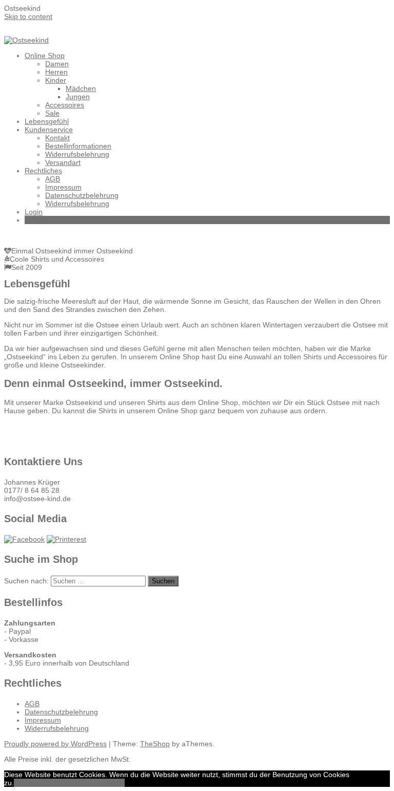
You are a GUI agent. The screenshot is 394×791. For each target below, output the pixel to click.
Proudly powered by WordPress (55, 744)
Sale (52, 113)
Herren (56, 72)
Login (34, 212)
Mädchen (81, 88)
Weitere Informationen (88, 783)
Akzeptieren (33, 783)
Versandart (63, 162)
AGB (52, 179)
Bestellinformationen (78, 146)
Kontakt (57, 138)
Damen (57, 64)
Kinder (55, 80)
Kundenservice (49, 129)
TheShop (155, 744)
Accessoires (64, 105)
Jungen (78, 97)
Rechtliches (43, 171)
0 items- (54, 220)
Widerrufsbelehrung (77, 154)
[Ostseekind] (26, 40)
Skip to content (28, 16)
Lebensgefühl (47, 121)
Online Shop (45, 55)
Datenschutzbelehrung (82, 195)
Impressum (63, 187)
